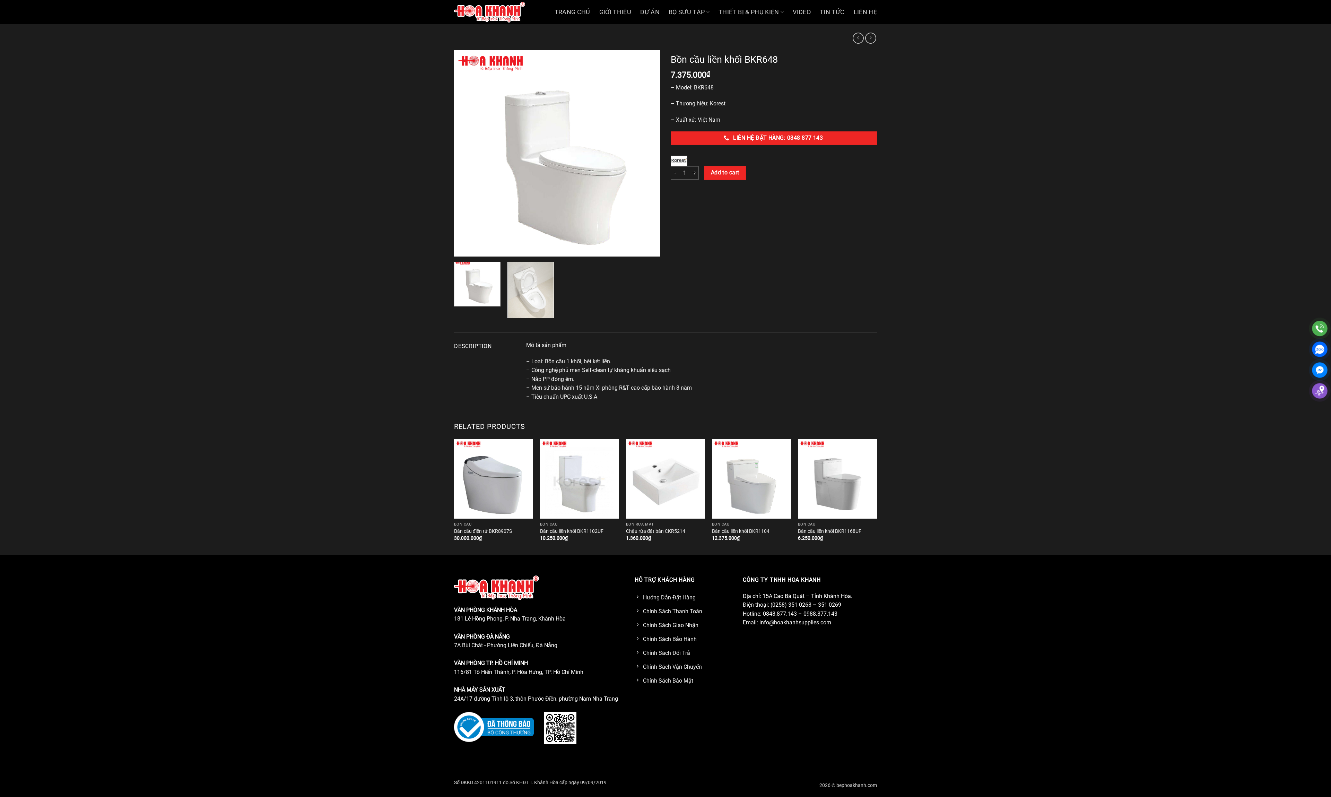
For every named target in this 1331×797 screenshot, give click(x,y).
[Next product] (858, 38)
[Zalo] (1320, 349)
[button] (463, 248)
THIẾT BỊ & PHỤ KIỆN (749, 12)
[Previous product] (870, 38)
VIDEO (802, 12)
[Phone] (1320, 328)
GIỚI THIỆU (615, 12)
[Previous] (467, 153)
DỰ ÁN (650, 12)
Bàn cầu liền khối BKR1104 (740, 531)
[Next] (647, 153)
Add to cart (725, 173)
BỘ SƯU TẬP (687, 12)
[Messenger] (1320, 370)
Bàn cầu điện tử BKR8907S (483, 531)
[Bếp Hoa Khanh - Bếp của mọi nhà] (489, 12)
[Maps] (1320, 391)
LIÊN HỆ (865, 12)
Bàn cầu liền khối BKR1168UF (829, 531)
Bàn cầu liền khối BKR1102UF (571, 531)
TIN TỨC (832, 12)
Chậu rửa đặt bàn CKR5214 (655, 531)
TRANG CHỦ (572, 12)
